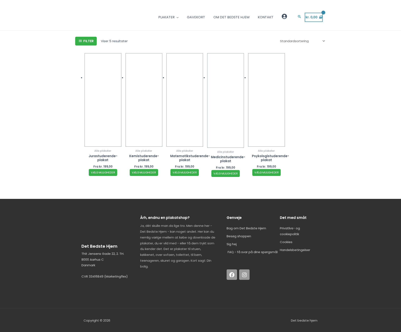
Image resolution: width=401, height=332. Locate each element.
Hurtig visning (103, 143)
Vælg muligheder (103, 172)
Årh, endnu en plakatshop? (165, 217)
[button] (299, 17)
